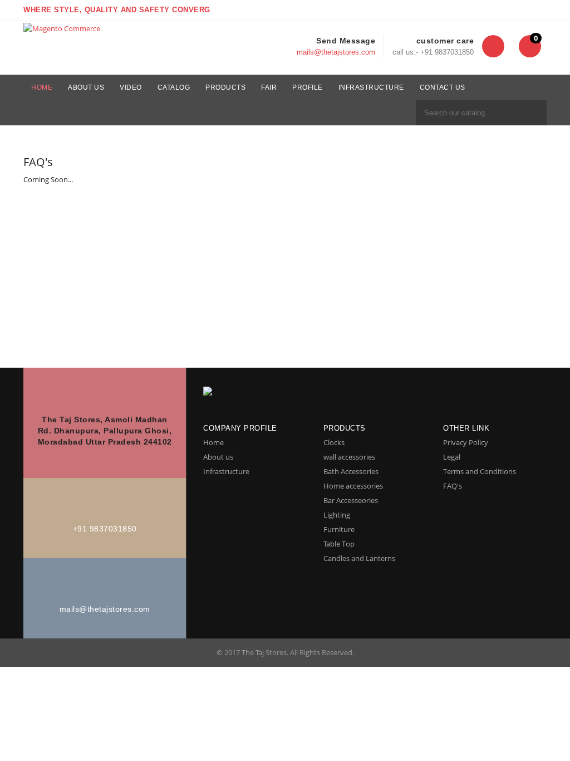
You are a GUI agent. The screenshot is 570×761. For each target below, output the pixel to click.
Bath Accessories (351, 471)
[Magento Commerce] (61, 28)
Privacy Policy (465, 442)
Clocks (334, 442)
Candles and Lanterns (359, 558)
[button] (493, 46)
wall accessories (349, 457)
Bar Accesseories (350, 500)
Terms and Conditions (479, 471)
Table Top (339, 544)
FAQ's (452, 486)
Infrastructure (226, 471)
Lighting (336, 515)
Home (213, 442)
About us (218, 457)
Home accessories (353, 486)
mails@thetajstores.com (336, 52)
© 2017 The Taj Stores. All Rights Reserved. (285, 652)
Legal (451, 457)
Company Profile (240, 428)
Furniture (339, 529)
